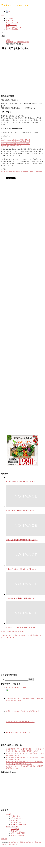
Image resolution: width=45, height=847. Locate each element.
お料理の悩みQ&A (12, 29)
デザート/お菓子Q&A (18, 833)
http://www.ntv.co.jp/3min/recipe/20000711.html (15, 142)
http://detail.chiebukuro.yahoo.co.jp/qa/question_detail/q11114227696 (21, 171)
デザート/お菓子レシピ (13, 27)
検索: (2, 679)
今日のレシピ (10, 18)
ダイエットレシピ (12, 23)
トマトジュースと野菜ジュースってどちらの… (22, 511)
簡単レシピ (10, 20)
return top (4, 839)
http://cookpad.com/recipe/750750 (11, 146)
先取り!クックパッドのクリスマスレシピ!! (20, 722)
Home (8, 40)
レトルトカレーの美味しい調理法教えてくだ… (22, 598)
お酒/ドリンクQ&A (17, 835)
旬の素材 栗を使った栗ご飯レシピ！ (18, 732)
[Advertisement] (22, 73)
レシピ (8, 814)
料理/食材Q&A (11, 42)
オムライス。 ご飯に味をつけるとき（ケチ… (21, 627)
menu (2, 15)
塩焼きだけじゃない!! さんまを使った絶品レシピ (22, 711)
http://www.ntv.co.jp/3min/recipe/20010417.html (15, 140)
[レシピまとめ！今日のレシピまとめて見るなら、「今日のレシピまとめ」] (14, 6)
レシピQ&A (15, 829)
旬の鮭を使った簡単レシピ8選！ (17, 688)
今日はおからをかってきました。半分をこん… (22, 569)
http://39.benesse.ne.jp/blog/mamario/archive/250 (15, 144)
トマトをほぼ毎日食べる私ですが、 (13, 632)
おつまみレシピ (11, 25)
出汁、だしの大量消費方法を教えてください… (22, 540)
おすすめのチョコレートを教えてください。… (22, 481)
